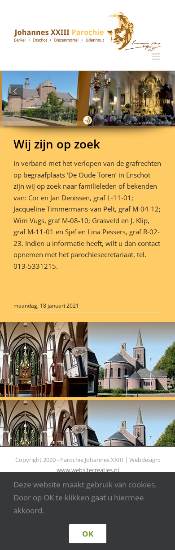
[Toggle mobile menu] (157, 56)
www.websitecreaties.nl (88, 470)
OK (87, 534)
